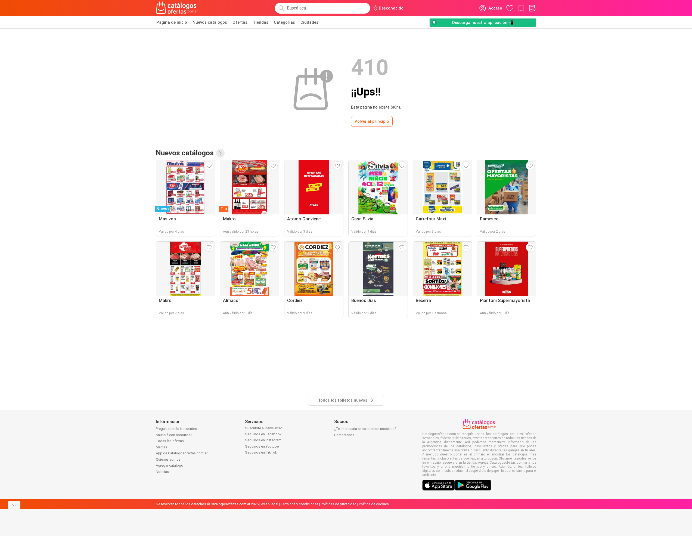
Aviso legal (269, 504)
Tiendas (260, 22)
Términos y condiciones (299, 504)
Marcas (161, 447)
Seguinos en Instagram (263, 440)
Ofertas (239, 22)
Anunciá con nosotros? (174, 435)
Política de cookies (374, 504)
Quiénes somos (168, 459)
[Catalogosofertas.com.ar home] (177, 8)
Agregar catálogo (169, 465)
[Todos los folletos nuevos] (220, 153)
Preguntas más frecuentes (176, 429)
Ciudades (309, 22)
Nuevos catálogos (210, 22)
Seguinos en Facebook (263, 434)
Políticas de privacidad (338, 504)
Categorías (284, 22)
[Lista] (532, 8)
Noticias (162, 472)
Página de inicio (171, 22)
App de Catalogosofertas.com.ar (181, 453)
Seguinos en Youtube (262, 446)
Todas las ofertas (170, 441)
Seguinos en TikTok (261, 452)
